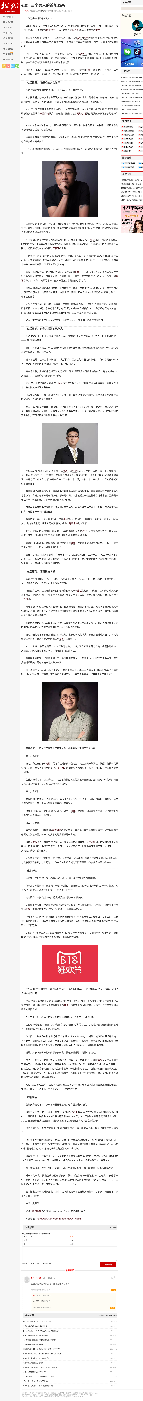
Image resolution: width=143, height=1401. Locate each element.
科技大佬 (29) (128, 147)
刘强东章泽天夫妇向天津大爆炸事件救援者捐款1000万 (42, 1354)
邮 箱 (25, 1240)
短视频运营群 (128, 167)
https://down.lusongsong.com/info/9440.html (59, 1218)
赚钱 (73, 543)
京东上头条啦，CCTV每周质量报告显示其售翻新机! (41, 1331)
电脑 (48, 763)
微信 (75, 1112)
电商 (89, 70)
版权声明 (68, 1393)
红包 (66, 1005)
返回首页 (9, 17)
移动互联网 (41, 11)
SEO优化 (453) (128, 131)
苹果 (100, 1060)
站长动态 (9, 22)
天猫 (79, 38)
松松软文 (13, 66)
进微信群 (8, 66)
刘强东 (83, 54)
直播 (73, 811)
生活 (79, 590)
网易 (60, 383)
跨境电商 (73, 523)
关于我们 (31, 1393)
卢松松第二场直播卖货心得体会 (131, 85)
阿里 (77, 272)
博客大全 (9, 49)
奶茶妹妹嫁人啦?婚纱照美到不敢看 (35, 1326)
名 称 (25, 1236)
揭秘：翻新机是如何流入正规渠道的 (35, 1335)
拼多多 (75, 30)
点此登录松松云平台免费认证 (37, 1234)
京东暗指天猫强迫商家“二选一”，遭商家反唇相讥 (40, 1367)
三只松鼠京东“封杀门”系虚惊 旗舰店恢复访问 (38, 1376)
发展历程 (75, 1393)
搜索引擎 (56, 830)
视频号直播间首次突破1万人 (130, 101)
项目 (61, 639)
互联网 (56, 248)
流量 (92, 240)
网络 (46, 113)
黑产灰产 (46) (128, 139)
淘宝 (86, 38)
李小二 (51, 11)
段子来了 (9, 33)
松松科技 (10, 7)
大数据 (33, 842)
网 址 (25, 1244)
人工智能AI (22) (129, 135)
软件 (28, 909)
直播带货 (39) (128, 143)
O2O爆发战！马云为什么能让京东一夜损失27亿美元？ (42, 1349)
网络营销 (81, 113)
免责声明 (61, 1393)
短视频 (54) (127, 151)
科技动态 (9, 38)
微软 (65, 471)
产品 (42, 113)
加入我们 (24, 1393)
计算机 (24, 599)
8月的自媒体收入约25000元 (130, 105)
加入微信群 (113, 1227)
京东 (97, 30)
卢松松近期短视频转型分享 (130, 93)
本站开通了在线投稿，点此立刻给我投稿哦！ (38, 1386)
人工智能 (91, 842)
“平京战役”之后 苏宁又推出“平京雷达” (36, 1381)
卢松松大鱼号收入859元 (129, 110)
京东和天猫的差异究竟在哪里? (33, 1344)
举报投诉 (53, 1393)
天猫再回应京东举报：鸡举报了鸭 (34, 1372)
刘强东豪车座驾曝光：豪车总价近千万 (36, 1358)
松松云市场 (4, 66)
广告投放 (39, 1393)
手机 (65, 519)
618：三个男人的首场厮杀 (43, 5)
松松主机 (17, 66)
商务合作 (46, 1393)
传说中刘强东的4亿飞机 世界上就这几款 (37, 1322)
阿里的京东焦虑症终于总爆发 (33, 1363)
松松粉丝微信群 (129, 163)
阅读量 (29, 11)
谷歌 (74, 471)
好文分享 (9, 27)
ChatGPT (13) (128, 127)
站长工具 (9, 43)
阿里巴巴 (50, 30)
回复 (113, 1290)
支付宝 (60, 768)
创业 (23, 42)
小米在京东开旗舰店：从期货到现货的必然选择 (39, 1340)
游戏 (84, 531)
